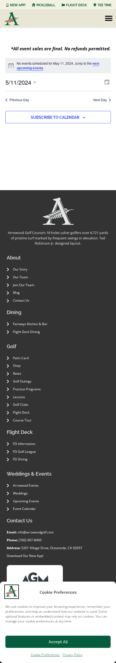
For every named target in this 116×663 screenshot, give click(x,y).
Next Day (100, 100)
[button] (109, 18)
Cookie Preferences (45, 654)
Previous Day (19, 100)
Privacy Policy (73, 654)
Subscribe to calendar (55, 117)
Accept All (58, 641)
